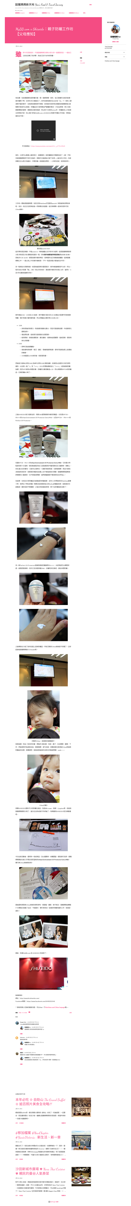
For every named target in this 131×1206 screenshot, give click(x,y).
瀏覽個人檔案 (115, 41)
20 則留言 (21, 1123)
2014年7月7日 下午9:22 (33, 1022)
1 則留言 (21, 1159)
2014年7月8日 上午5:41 (30, 1052)
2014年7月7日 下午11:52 (32, 1037)
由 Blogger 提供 (54, 1201)
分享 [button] (81, 52)
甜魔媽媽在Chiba (46, 13)
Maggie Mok (23, 1022)
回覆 (21, 1033)
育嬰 (81, 60)
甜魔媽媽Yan (28, 1027)
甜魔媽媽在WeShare (74, 13)
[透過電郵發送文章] (29, 1012)
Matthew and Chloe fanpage (55, 1007)
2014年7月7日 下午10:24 (38, 1027)
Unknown (22, 1037)
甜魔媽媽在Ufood (33, 13)
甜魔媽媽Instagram (20, 13)
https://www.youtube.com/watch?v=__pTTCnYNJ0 (48, 146)
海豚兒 (21, 1052)
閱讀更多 (64, 1123)
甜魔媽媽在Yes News (59, 13)
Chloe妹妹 (82, 63)
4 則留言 (21, 1195)
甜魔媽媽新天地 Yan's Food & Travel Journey (39, 4)
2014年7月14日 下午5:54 (38, 1042)
